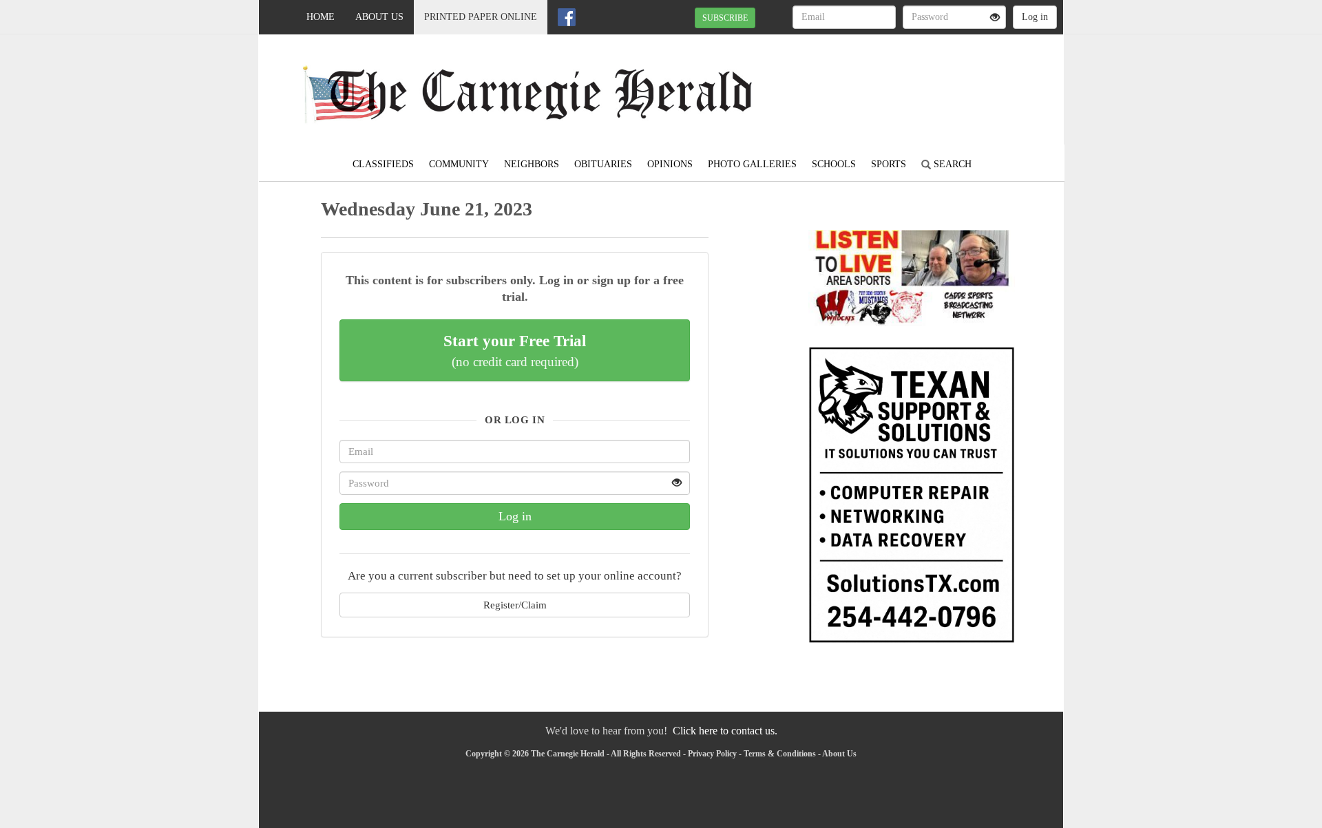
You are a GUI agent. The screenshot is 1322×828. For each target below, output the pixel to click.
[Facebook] (566, 17)
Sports (888, 164)
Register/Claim (515, 605)
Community (459, 164)
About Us (379, 17)
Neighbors (531, 164)
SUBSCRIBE (725, 18)
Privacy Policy (712, 753)
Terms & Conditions (780, 753)
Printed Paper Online (480, 17)
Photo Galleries (752, 164)
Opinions (670, 164)
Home (320, 17)
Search (951, 164)
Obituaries (603, 164)
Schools (834, 164)
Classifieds (383, 164)
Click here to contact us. (725, 730)
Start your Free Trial (514, 350)
